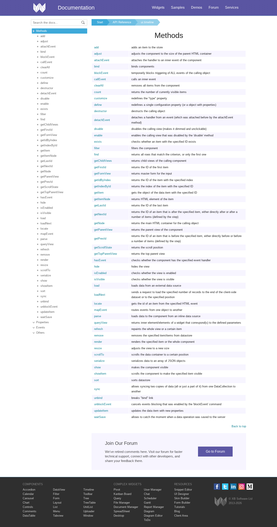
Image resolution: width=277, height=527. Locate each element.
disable (44, 98)
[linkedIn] (233, 486)
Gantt (147, 502)
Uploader (88, 511)
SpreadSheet (122, 511)
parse (43, 239)
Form (56, 498)
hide (43, 202)
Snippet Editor (183, 489)
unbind (44, 301)
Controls (28, 507)
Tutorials (179, 507)
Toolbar (87, 494)
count (43, 72)
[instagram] (241, 486)
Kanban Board (122, 494)
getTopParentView (51, 192)
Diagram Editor (153, 515)
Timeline (88, 489)
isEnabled (46, 207)
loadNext (46, 223)
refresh (44, 249)
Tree (86, 498)
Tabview (58, 515)
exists (44, 109)
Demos (196, 7)
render (44, 259)
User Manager (152, 489)
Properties (42, 322)
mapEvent (46, 233)
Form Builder (182, 502)
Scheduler (150, 498)
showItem (46, 285)
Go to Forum (215, 451)
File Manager (122, 502)
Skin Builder (181, 498)
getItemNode (48, 155)
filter (43, 114)
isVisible (45, 213)
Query (117, 498)
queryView (46, 244)
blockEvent (47, 57)
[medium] (249, 486)
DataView (59, 489)
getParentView (49, 176)
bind (43, 51)
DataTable (29, 515)
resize (44, 265)
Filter (56, 494)
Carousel (28, 498)
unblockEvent (49, 306)
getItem (45, 150)
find (42, 119)
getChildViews (49, 124)
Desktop (119, 515)
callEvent (46, 62)
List (55, 507)
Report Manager (154, 507)
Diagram (149, 511)
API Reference (122, 22)
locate (44, 228)
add (42, 36)
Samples (178, 7)
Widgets (158, 7)
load (43, 218)
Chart (26, 502)
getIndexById (48, 145)
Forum (214, 7)
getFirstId (46, 129)
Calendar (28, 494)
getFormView (48, 135)
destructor (46, 88)
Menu (56, 511)
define (44, 83)
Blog (177, 511)
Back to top (239, 426)
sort (42, 291)
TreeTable (89, 502)
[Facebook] (217, 486)
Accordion (29, 489)
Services (231, 7)
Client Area (181, 515)
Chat (147, 494)
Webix (221, 501)
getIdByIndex (48, 140)
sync (43, 296)
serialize (45, 275)
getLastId (46, 161)
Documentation (76, 8)
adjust (44, 41)
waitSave (46, 317)
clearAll (45, 67)
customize (46, 77)
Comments (29, 511)
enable (44, 103)
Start (100, 22)
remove (45, 254)
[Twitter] (225, 486)
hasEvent (46, 197)
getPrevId (46, 181)
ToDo (147, 520)
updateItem (47, 311)
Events (40, 327)
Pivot (117, 489)
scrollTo (45, 270)
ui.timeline (147, 22)
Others (40, 332)
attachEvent (48, 46)
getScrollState (49, 187)
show (43, 280)
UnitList (88, 507)
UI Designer (181, 494)
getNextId (46, 166)
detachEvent (48, 93)
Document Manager (126, 507)
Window (88, 515)
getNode (45, 171)
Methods (41, 31)
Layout (57, 502)
